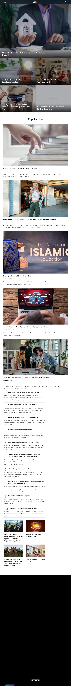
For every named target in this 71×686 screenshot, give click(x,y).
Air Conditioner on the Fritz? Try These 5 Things (23, 417)
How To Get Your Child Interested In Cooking (23, 508)
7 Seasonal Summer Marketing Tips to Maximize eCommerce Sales (29, 219)
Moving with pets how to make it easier (20, 429)
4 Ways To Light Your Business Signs (19, 469)
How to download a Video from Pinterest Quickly (23, 442)
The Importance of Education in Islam (17, 276)
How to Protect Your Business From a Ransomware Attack (26, 327)
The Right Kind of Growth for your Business (20, 168)
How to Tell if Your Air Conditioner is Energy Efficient (24, 392)
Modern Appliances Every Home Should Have (22, 404)
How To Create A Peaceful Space (19, 495)
